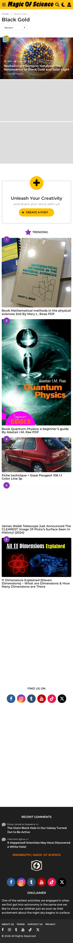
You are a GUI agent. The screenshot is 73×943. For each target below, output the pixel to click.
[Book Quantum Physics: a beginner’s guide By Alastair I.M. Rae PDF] (36, 372)
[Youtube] (41, 698)
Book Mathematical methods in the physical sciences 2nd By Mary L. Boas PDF (36, 312)
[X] (62, 698)
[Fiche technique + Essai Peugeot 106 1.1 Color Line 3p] (36, 454)
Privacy (50, 924)
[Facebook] (11, 698)
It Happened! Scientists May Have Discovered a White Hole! (38, 844)
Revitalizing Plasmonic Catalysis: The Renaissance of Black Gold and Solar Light (36, 68)
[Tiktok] (52, 698)
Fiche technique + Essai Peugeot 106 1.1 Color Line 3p (32, 477)
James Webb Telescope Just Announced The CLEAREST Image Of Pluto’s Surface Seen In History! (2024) (36, 529)
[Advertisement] (36, 639)
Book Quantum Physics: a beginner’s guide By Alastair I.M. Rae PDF (35, 430)
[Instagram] (21, 698)
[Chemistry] (6, 39)
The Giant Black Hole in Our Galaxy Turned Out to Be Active (37, 830)
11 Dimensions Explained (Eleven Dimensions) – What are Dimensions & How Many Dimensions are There (36, 583)
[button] (4, 4)
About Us (8, 924)
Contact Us (35, 924)
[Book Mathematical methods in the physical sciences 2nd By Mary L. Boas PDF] (36, 272)
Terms (21, 924)
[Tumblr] (31, 698)
